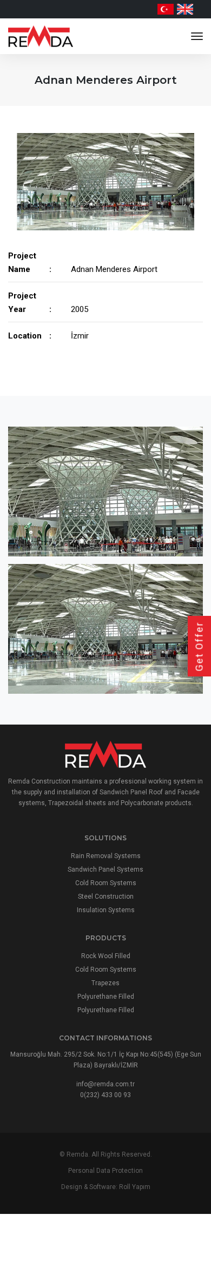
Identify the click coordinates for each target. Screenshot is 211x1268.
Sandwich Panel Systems (105, 869)
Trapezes (105, 983)
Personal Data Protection (105, 1170)
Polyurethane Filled (105, 996)
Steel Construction (106, 896)
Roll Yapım (134, 1187)
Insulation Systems (106, 910)
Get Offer (199, 646)
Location (25, 336)
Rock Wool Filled (105, 956)
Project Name (22, 262)
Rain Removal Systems (106, 856)
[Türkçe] (165, 9)
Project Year (22, 302)
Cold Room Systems (105, 883)
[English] (185, 9)
